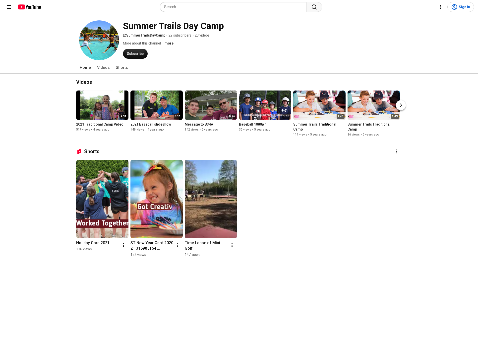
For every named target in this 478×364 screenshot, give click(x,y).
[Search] (314, 7)
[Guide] (9, 7)
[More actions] (397, 151)
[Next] (401, 105)
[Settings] (440, 7)
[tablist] (239, 68)
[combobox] (234, 7)
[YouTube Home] (29, 7)
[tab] (85, 68)
